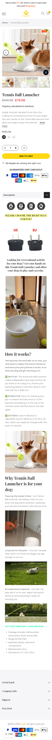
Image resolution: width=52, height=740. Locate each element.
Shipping (6, 106)
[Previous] (6, 52)
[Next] (46, 52)
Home (5, 23)
